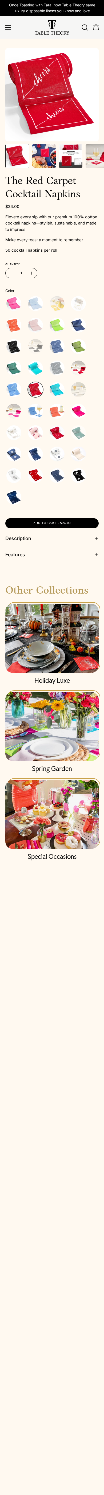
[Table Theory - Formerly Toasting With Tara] (52, 27)
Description (18, 538)
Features (15, 554)
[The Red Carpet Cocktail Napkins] (17, 156)
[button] (84, 27)
